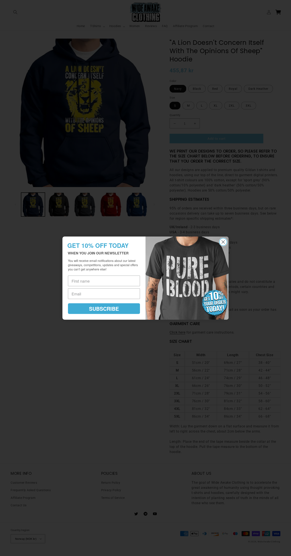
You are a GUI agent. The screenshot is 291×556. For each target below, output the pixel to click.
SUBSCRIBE (104, 308)
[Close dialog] (223, 242)
